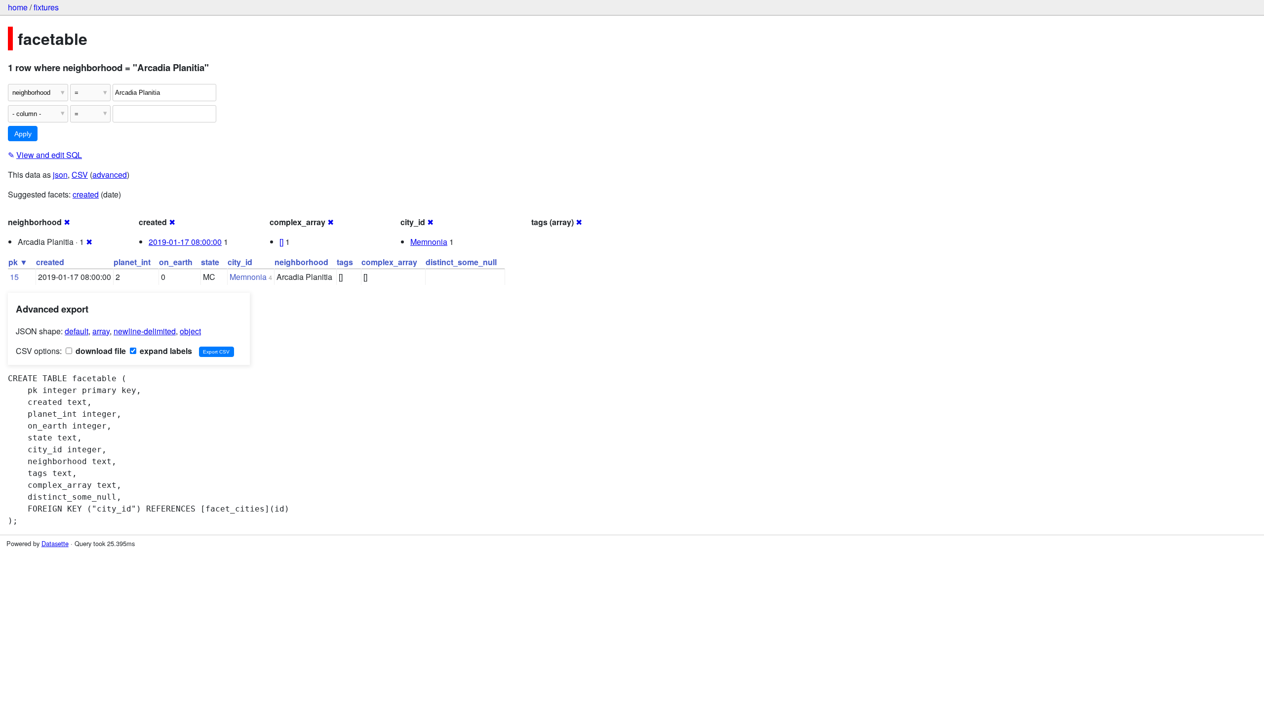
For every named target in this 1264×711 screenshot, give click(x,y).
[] (281, 241)
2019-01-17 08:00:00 (185, 241)
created (86, 194)
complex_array (389, 262)
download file (100, 350)
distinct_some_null (461, 262)
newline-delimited (145, 331)
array (101, 331)
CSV (80, 174)
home (18, 7)
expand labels (165, 350)
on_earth (176, 262)
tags (345, 262)
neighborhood (301, 262)
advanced (109, 174)
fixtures (46, 7)
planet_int (132, 262)
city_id (240, 262)
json (60, 174)
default (76, 331)
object (190, 331)
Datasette (55, 543)
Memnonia (428, 241)
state (210, 262)
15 (14, 276)
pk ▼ (18, 262)
